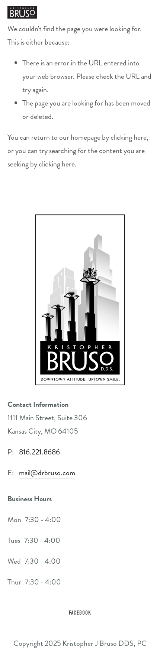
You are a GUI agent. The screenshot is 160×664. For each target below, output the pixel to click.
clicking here (129, 137)
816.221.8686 (39, 452)
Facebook (80, 613)
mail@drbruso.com (47, 472)
